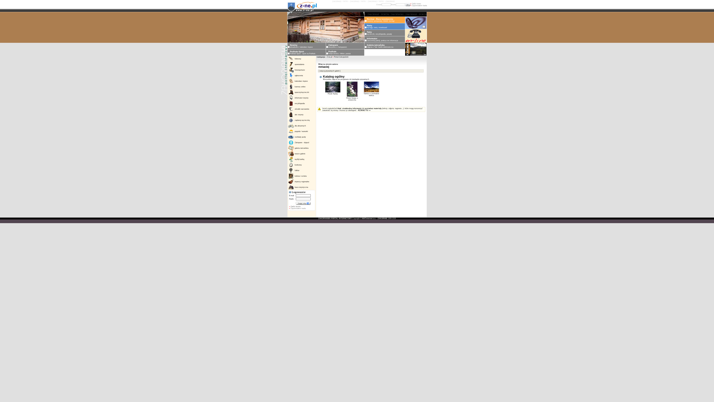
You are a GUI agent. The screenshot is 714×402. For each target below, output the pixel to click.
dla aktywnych (300, 126)
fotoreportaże (300, 70)
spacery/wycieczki (302, 92)
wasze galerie (300, 154)
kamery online (300, 87)
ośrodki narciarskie (302, 109)
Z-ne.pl (330, 57)
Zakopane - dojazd (302, 142)
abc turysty (299, 115)
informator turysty (301, 98)
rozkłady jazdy (300, 137)
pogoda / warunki (301, 131)
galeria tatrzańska (301, 148)
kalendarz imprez (301, 81)
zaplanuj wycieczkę (302, 120)
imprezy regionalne (302, 182)
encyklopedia (300, 103)
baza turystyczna (301, 187)
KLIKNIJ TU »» (364, 110)
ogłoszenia (299, 75)
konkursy (298, 165)
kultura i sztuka (301, 176)
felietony (298, 59)
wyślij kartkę (299, 159)
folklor (297, 170)
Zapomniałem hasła (418, 6)
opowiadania (299, 64)
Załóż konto (415, 4)
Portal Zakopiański (341, 57)
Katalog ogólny (334, 76)
